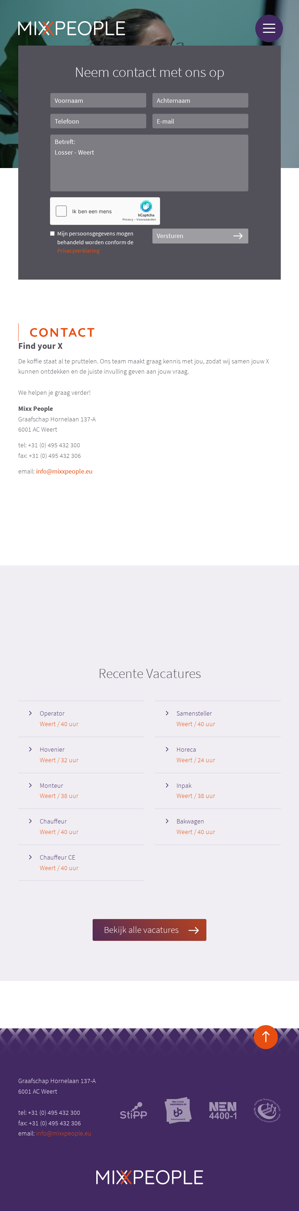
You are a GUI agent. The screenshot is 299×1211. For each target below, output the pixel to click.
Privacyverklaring (78, 250)
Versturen (170, 235)
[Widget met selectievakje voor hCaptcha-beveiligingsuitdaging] (105, 211)
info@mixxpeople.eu (64, 471)
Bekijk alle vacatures (141, 929)
